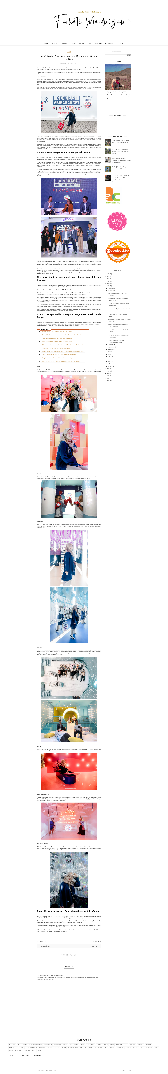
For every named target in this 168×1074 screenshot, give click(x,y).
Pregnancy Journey (73, 1047)
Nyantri (121, 43)
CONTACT (13, 1055)
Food (92, 1044)
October (110, 344)
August (110, 349)
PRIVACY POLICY (25, 1055)
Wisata (11, 1050)
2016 (108, 373)
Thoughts (135, 1047)
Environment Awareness (35, 1044)
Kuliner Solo (42, 1047)
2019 (108, 286)
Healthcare (119, 1044)
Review (81, 43)
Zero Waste (40, 1050)
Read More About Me (118, 102)
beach (19, 1044)
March (109, 361)
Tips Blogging (148, 1047)
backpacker (12, 1044)
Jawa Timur (140, 1044)
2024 (108, 274)
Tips (142, 1047)
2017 (108, 371)
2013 (108, 380)
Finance (76, 1044)
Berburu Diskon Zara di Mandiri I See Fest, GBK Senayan (57, 331)
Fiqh (88, 1044)
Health (112, 1044)
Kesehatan (148, 1044)
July (109, 352)
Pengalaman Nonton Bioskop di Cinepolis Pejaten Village (57, 358)
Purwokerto (83, 1047)
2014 (108, 378)
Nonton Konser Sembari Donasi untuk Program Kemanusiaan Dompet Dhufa (62, 351)
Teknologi (128, 1047)
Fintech (82, 1044)
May (109, 356)
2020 (108, 283)
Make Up (57, 1047)
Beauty (64, 43)
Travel (73, 43)
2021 (108, 281)
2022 (108, 278)
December (111, 288)
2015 (108, 376)
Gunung (99, 1044)
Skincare (112, 1047)
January (110, 366)
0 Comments (42, 941)
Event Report (57, 1044)
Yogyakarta (27, 1050)
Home (46, 43)
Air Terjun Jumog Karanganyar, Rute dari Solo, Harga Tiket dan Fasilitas (120, 151)
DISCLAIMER (37, 1055)
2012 (108, 383)
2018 (108, 368)
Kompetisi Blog (13, 1047)
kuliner (22, 1047)
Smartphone (120, 1047)
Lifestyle (50, 1047)
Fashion (65, 1044)
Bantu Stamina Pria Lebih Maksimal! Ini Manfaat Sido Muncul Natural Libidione (121, 160)
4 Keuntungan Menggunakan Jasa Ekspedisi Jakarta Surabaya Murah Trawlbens (63, 344)
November (111, 290)
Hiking (125, 1044)
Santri (105, 1047)
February (110, 363)
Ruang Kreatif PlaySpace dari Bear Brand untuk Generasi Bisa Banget (61, 361)
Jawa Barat (132, 1044)
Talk (89, 43)
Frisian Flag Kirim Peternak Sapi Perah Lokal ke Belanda (57, 338)
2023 (108, 276)
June (109, 354)
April (109, 359)
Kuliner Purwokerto (31, 1047)
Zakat (33, 1050)
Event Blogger (48, 1044)
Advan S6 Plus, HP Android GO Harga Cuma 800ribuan (57, 341)
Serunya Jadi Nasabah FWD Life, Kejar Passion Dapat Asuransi (59, 354)
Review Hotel (98, 1047)
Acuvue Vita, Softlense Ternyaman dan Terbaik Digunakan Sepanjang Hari (62, 334)
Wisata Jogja (18, 1050)
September (111, 347)
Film (71, 1044)
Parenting (98, 43)
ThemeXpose (53, 1070)
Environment (109, 43)
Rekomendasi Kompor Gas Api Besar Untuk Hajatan (56, 348)
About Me (55, 43)
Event (69, 51)
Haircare (105, 1044)
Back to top (126, 1070)
